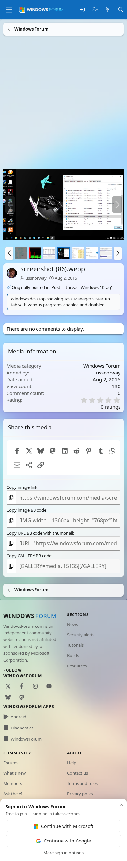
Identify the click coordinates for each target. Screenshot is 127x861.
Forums (10, 763)
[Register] (95, 10)
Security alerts (80, 635)
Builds (73, 655)
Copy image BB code (26, 510)
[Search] (120, 10)
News (72, 624)
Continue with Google (67, 841)
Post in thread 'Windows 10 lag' (81, 287)
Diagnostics (22, 728)
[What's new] (107, 10)
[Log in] (82, 10)
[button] (9, 253)
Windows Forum (101, 365)
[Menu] (9, 10)
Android (18, 717)
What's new (14, 773)
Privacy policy (80, 794)
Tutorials (75, 645)
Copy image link (22, 487)
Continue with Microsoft (67, 826)
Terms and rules (82, 783)
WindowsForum (26, 739)
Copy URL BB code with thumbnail (40, 533)
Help (71, 763)
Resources (77, 666)
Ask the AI (12, 794)
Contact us (77, 773)
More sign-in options (63, 852)
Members (12, 783)
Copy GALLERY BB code (29, 556)
